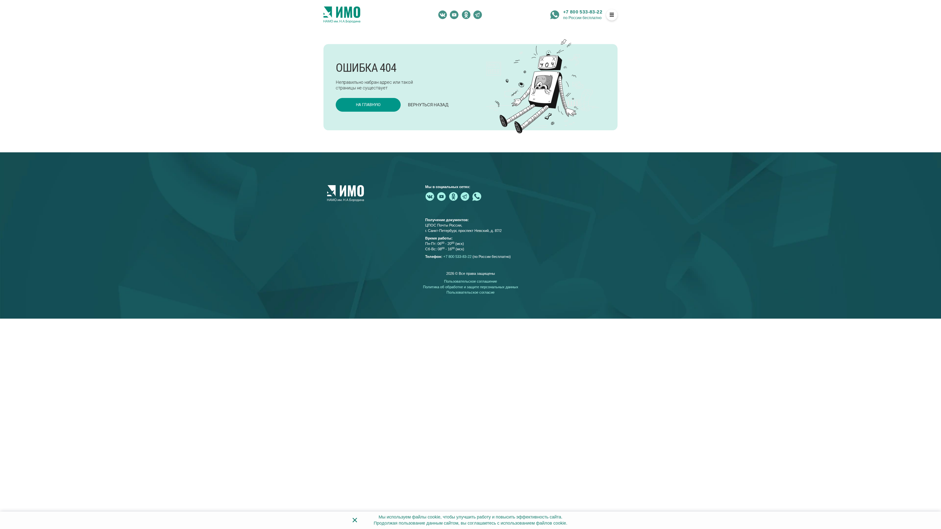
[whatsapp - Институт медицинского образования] (554, 14)
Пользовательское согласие (470, 292)
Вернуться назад (428, 104)
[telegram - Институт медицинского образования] (478, 14)
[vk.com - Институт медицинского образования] (442, 14)
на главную (368, 104)
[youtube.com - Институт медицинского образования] (454, 14)
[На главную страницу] (341, 14)
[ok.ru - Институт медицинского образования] (466, 14)
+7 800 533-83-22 (582, 11)
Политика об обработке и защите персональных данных (470, 287)
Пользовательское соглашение (470, 281)
